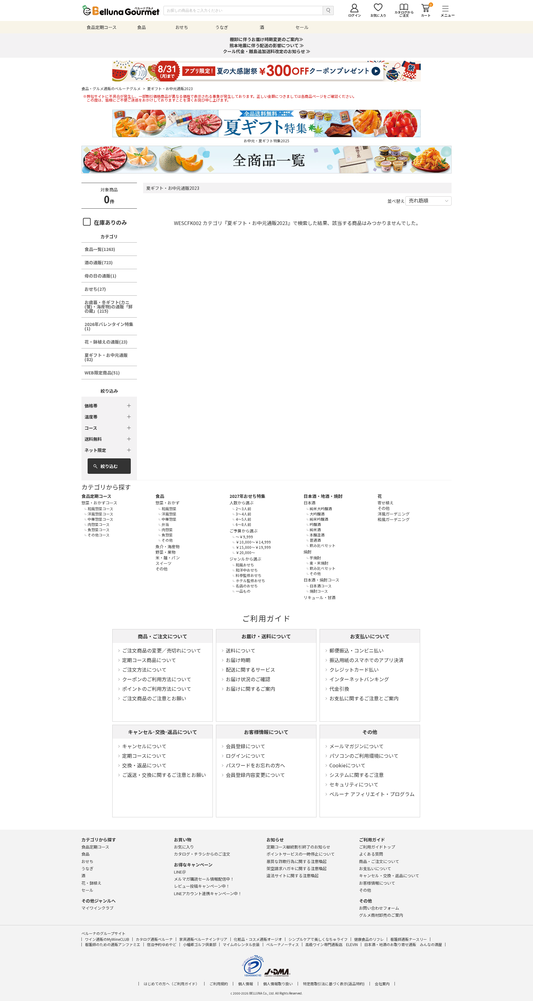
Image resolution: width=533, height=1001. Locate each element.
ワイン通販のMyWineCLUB (107, 939)
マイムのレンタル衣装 (241, 944)
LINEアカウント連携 (208, 893)
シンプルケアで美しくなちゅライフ (318, 939)
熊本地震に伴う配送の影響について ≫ (266, 45)
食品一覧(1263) (100, 249)
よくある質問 (371, 854)
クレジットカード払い (354, 669)
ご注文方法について (144, 669)
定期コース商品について (149, 660)
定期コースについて (144, 755)
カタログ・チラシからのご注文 (202, 854)
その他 (369, 732)
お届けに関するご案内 (250, 688)
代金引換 (339, 688)
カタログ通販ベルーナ (154, 939)
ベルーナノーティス (282, 944)
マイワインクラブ (97, 908)
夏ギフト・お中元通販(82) (106, 357)
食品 (159, 496)
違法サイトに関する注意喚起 (292, 875)
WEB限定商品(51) (102, 372)
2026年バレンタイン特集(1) (109, 326)
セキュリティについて (353, 784)
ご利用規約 (218, 984)
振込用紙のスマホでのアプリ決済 (366, 660)
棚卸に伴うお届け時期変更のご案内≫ (266, 39)
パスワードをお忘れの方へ (255, 765)
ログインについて (245, 755)
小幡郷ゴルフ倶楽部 (199, 944)
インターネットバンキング (359, 679)
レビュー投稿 (202, 886)
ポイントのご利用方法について (156, 688)
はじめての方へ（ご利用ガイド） (171, 984)
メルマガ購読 (204, 879)
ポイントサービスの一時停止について (300, 854)
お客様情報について (266, 732)
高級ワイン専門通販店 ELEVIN (331, 944)
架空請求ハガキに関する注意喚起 (296, 868)
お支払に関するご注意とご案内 (364, 698)
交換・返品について (144, 765)
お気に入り (184, 847)
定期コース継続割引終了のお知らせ (298, 847)
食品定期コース (96, 496)
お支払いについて (370, 636)
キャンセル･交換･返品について (162, 732)
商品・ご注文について (162, 636)
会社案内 (382, 984)
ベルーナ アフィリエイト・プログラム (372, 794)
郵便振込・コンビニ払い (356, 650)
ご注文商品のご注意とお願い (154, 698)
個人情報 (245, 984)
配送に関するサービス (250, 669)
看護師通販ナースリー (408, 939)
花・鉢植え (91, 883)
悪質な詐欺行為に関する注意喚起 (296, 861)
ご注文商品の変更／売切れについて (161, 650)
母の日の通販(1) (100, 276)
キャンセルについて (144, 746)
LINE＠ (180, 872)
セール (87, 890)
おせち (87, 861)
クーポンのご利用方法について (156, 679)
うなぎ (87, 868)
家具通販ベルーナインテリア (203, 939)
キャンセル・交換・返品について (389, 875)
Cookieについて (347, 765)
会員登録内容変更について (255, 774)
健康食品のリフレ (369, 939)
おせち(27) (95, 289)
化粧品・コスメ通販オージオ (258, 939)
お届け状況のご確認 (248, 679)
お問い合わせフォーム (379, 908)
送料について (240, 650)
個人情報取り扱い (278, 984)
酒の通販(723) (99, 262)
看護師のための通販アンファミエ (112, 944)
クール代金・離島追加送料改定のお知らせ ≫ (266, 51)
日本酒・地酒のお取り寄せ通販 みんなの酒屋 (403, 944)
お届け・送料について (266, 636)
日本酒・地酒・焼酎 (323, 496)
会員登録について (245, 746)
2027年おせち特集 (247, 496)
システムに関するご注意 (356, 774)
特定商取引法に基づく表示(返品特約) (334, 984)
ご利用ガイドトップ (377, 847)
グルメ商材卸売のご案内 (381, 915)
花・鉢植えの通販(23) (106, 342)
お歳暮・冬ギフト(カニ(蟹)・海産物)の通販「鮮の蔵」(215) (109, 306)
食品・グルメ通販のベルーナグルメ (113, 88)
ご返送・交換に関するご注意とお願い (164, 774)
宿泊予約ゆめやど (161, 944)
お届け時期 (238, 660)
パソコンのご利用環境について (364, 755)
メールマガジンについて (356, 746)
